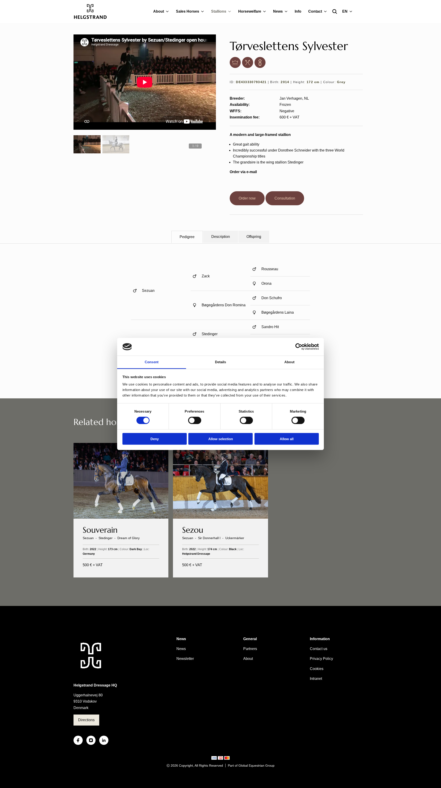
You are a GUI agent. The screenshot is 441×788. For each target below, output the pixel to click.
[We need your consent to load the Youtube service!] (145, 82)
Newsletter (185, 659)
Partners (250, 649)
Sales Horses (187, 11)
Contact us (318, 649)
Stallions (218, 11)
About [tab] (289, 362)
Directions (86, 720)
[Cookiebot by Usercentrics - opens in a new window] (299, 346)
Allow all (287, 439)
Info (298, 11)
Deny (154, 439)
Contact (315, 11)
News (278, 11)
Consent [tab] (151, 362)
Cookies (316, 669)
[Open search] (335, 11)
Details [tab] (220, 362)
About (158, 11)
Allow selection (220, 439)
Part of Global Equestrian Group (251, 765)
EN (345, 11)
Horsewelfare (249, 11)
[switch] (194, 420)
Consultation (284, 198)
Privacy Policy (321, 659)
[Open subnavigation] (168, 11)
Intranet (316, 679)
